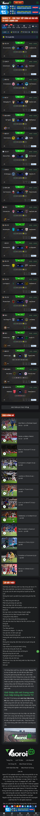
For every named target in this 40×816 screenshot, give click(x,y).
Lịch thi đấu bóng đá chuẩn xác (12, 649)
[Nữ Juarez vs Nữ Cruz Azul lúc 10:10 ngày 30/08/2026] (20, 373)
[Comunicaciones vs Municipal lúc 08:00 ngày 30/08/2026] (20, 65)
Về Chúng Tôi (12, 764)
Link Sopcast (30, 760)
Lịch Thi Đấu (19, 760)
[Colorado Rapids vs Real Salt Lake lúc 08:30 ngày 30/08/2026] (20, 211)
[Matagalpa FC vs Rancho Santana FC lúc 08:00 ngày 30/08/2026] (20, 101)
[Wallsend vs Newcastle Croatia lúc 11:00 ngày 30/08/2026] (20, 391)
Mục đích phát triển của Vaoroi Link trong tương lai (18, 589)
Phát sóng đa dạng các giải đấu (12, 603)
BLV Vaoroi (26, 32)
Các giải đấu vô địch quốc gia (12, 633)
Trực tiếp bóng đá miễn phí (11, 600)
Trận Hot (16, 32)
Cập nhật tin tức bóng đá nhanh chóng (14, 646)
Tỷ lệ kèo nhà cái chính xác (11, 658)
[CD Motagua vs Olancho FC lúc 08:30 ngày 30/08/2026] (20, 173)
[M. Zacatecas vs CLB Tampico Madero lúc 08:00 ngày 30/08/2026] (20, 83)
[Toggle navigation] (37, 3)
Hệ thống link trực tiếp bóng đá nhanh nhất (15, 614)
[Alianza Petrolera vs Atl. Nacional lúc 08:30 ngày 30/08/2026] (20, 155)
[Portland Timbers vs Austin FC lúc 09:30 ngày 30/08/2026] (20, 337)
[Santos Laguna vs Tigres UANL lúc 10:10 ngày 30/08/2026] (20, 355)
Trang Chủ (9, 760)
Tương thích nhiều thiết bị (10, 616)
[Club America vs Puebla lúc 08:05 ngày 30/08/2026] (20, 137)
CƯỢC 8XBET (18, 3)
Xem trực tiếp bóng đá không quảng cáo (15, 619)
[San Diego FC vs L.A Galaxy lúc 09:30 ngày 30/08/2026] (20, 319)
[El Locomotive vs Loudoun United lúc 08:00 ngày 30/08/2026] (20, 47)
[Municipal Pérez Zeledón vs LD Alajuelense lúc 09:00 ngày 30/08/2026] (20, 247)
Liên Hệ (20, 771)
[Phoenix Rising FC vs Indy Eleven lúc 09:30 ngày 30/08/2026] (20, 301)
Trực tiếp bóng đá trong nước (12, 635)
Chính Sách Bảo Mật (12, 767)
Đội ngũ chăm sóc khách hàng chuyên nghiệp (17, 612)
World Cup (6, 626)
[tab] (4, 26)
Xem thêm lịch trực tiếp (19, 407)
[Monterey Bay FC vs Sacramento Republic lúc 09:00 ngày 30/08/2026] (20, 229)
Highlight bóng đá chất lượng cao (13, 656)
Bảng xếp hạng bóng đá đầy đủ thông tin (15, 651)
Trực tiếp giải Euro (8, 628)
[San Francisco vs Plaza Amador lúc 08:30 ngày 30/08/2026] (20, 191)
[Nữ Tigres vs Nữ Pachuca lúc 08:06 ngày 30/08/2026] (20, 119)
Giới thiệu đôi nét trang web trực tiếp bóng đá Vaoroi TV (20, 587)
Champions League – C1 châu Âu (13, 630)
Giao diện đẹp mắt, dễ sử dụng (12, 605)
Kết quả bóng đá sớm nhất (11, 653)
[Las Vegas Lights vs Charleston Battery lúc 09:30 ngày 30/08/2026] (20, 283)
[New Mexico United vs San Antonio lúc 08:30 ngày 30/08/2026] (20, 265)
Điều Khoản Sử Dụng (25, 764)
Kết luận (5, 665)
